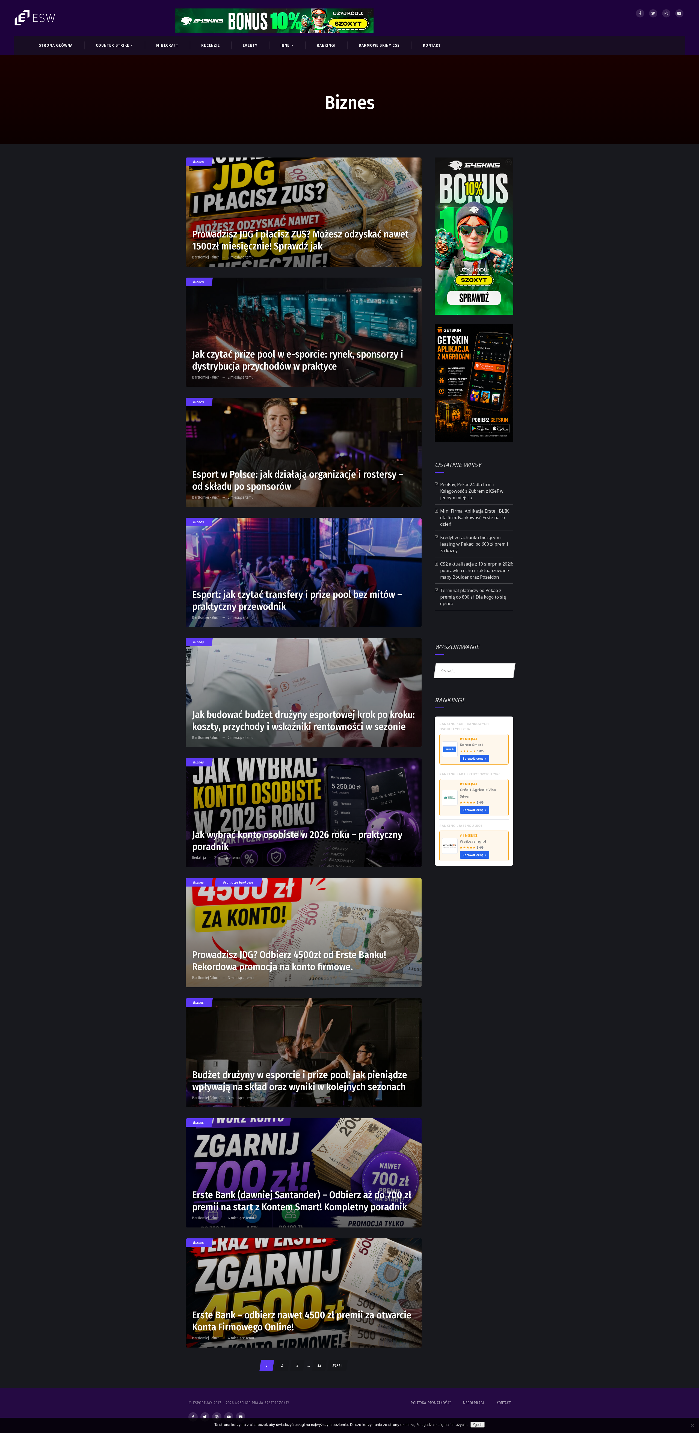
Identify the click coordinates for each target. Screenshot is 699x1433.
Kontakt (504, 1403)
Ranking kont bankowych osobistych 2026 (464, 726)
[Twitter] (653, 13)
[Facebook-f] (193, 1417)
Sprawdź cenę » (475, 758)
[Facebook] (640, 13)
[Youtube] (679, 13)
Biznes (198, 162)
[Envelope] (240, 1417)
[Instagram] (666, 13)
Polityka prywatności (431, 1403)
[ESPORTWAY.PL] (35, 18)
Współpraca (474, 1403)
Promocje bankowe (238, 882)
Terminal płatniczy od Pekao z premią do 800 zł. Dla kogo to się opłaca (473, 597)
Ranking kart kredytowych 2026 (469, 774)
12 (319, 1365)
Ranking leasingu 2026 (460, 825)
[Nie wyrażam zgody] (692, 1425)
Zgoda (477, 1425)
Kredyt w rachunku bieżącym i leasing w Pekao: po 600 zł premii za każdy (474, 544)
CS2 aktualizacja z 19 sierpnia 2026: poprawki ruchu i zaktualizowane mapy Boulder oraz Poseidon (476, 570)
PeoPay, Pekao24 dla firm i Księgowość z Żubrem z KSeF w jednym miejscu (471, 491)
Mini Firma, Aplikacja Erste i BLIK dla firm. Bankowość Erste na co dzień (474, 517)
